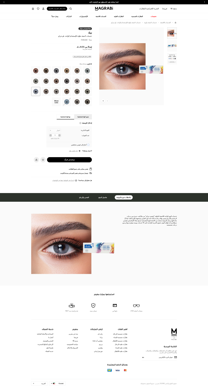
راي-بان (100, 334)
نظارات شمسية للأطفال (120, 341)
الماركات (69, 16)
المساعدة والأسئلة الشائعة (45, 334)
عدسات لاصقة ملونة (150, 22)
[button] (87, 70)
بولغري (100, 348)
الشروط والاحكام (72, 348)
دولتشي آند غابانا (98, 341)
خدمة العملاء (49, 351)
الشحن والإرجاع (84, 197)
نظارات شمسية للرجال (120, 334)
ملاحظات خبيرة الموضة (123, 197)
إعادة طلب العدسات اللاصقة (57, 8)
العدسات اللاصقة (101, 16)
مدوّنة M (174, 9)
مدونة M (75, 341)
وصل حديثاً (55, 16)
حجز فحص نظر (73, 151)
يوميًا (90, 40)
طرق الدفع (50, 348)
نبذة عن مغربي (73, 334)
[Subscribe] (143, 357)
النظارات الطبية (119, 16)
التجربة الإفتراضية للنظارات (149, 9)
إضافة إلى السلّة (69, 160)
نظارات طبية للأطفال (120, 351)
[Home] (175, 22)
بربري (101, 344)
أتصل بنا (50, 337)
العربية (43, 383)
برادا (101, 337)
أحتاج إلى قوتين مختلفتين (79, 145)
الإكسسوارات (83, 16)
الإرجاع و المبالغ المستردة (45, 344)
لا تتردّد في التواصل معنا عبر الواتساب (63, 180)
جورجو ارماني (98, 351)
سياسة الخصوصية (72, 344)
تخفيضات (153, 16)
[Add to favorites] (43, 159)
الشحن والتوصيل (48, 341)
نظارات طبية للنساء (121, 348)
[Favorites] (38, 8)
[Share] (36, 159)
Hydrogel (84, 40)
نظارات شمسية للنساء (120, 337)
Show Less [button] (56, 101)
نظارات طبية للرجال (121, 344)
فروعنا (164, 9)
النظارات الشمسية (137, 16)
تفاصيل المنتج (102, 197)
